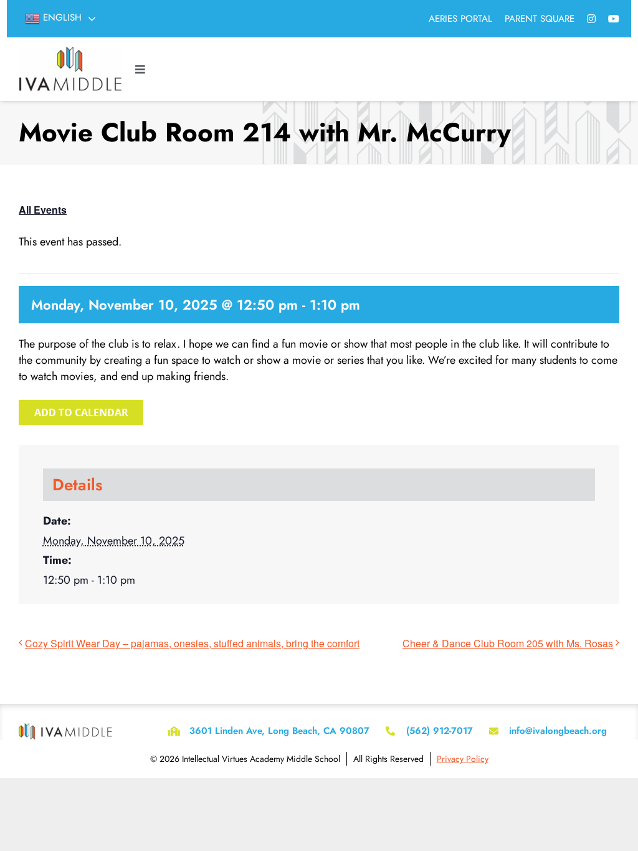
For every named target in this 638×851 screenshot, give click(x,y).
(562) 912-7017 (439, 731)
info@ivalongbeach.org (558, 731)
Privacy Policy (462, 759)
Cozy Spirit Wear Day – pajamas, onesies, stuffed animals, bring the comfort (192, 643)
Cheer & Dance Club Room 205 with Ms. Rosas (507, 643)
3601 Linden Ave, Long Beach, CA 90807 (279, 731)
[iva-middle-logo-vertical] (70, 52)
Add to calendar (81, 412)
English (61, 17)
